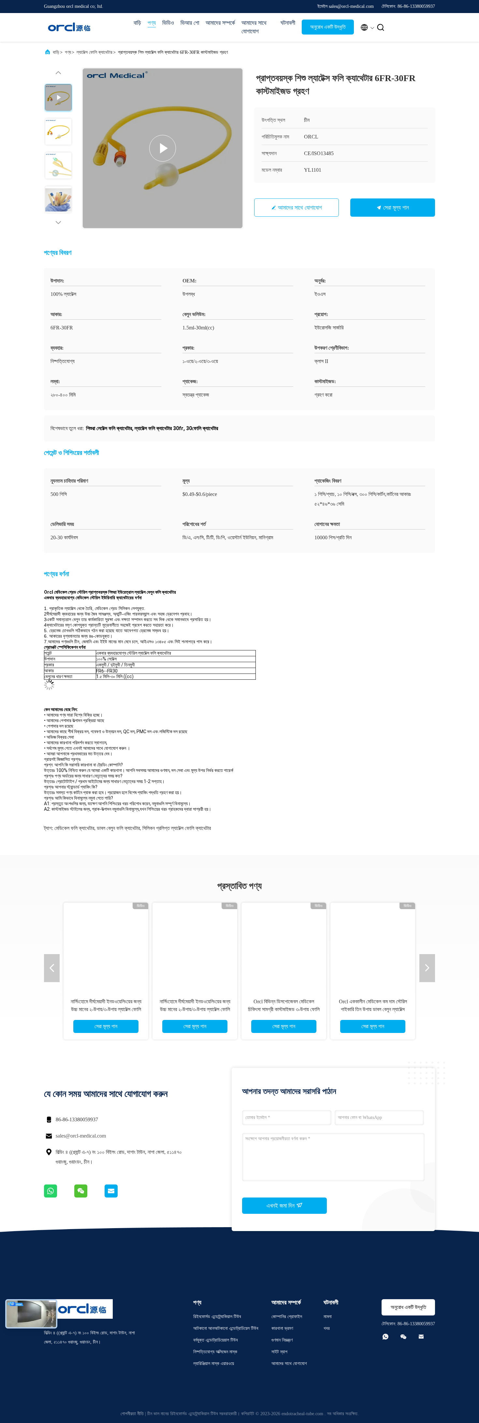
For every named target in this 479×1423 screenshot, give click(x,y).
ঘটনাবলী (288, 23)
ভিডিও (168, 23)
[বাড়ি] (70, 27)
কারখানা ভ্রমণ (282, 1328)
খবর (327, 1328)
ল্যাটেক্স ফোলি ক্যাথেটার (94, 52)
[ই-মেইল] (119, 1195)
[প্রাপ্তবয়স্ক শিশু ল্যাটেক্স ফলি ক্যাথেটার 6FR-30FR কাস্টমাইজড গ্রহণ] (162, 148)
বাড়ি (137, 23)
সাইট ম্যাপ (279, 1351)
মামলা (328, 1316)
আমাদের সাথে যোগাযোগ (254, 27)
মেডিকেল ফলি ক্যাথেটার (74, 828)
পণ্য (152, 23)
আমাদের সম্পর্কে (220, 23)
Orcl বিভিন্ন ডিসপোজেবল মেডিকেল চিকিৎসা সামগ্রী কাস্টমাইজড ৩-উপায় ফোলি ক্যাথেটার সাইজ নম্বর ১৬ (284, 1009)
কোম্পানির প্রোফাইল (286, 1316)
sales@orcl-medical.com (81, 1136)
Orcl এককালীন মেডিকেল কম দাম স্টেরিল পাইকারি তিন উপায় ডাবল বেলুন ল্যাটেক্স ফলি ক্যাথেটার (373, 1009)
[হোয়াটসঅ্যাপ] (59, 1195)
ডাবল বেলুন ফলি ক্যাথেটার (118, 828)
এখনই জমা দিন (281, 1205)
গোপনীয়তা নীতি (132, 1413)
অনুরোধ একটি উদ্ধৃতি (328, 27)
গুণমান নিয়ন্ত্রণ (282, 1340)
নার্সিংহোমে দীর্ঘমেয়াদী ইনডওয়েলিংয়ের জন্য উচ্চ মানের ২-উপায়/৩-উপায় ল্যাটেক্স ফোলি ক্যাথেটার (106, 1009)
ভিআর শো (190, 23)
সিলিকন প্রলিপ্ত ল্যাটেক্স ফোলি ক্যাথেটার (176, 828)
